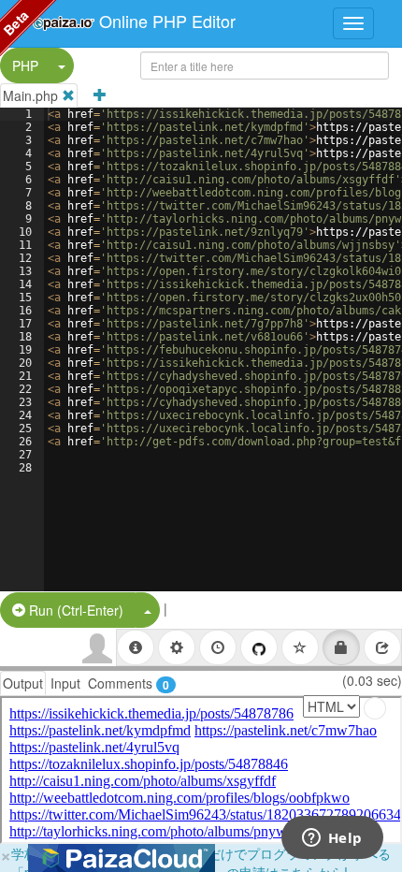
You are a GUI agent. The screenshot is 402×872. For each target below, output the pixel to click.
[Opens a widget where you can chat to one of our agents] (331, 839)
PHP (25, 65)
